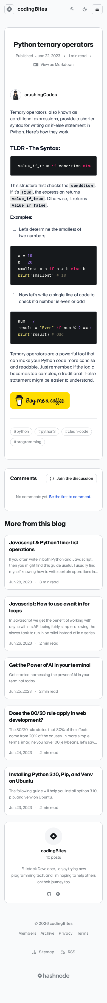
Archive (47, 933)
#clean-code (76, 431)
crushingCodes (40, 95)
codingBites (32, 9)
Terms (83, 933)
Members (27, 933)
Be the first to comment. (70, 497)
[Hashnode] (58, 894)
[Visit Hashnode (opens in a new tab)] (53, 975)
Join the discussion (75, 478)
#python (21, 431)
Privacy (65, 933)
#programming (27, 442)
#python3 (47, 431)
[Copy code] (90, 162)
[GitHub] (49, 894)
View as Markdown (57, 65)
